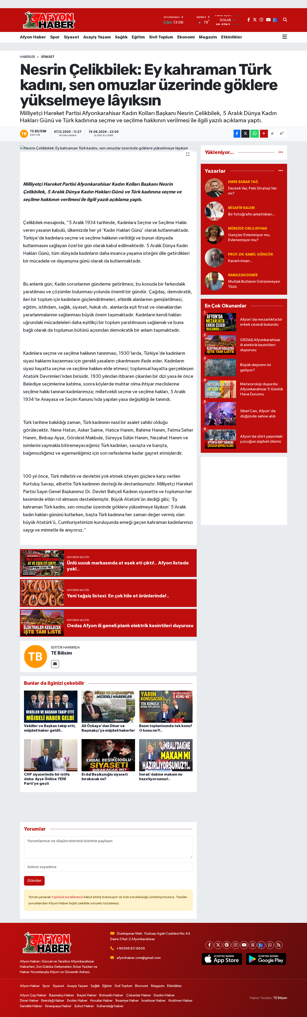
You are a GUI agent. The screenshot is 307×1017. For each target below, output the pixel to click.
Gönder (34, 881)
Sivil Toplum (161, 37)
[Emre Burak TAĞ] (214, 188)
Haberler (27, 57)
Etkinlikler (231, 37)
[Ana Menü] (284, 37)
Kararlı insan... (240, 261)
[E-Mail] (55, 664)
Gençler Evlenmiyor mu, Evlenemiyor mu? (249, 237)
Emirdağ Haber (52, 1000)
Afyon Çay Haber (33, 995)
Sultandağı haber (110, 1006)
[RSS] (279, 945)
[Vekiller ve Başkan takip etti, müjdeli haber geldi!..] (50, 707)
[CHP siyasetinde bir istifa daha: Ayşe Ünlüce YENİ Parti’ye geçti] (50, 755)
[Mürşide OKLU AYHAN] (214, 234)
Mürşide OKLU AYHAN (247, 228)
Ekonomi (186, 37)
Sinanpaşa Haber (58, 1006)
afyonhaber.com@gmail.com (139, 958)
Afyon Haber (33, 37)
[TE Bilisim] (35, 656)
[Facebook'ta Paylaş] (237, 134)
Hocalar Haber (101, 1000)
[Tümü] (280, 152)
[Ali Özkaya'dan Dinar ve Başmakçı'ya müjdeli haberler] (108, 707)
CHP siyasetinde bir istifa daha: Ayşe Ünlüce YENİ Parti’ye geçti (47, 778)
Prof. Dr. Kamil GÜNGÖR (250, 254)
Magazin (208, 37)
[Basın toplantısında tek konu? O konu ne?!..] (166, 707)
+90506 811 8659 (131, 948)
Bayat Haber (87, 995)
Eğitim (138, 37)
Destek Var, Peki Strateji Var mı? (252, 191)
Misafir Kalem (241, 208)
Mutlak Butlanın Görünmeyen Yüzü (254, 284)
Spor (55, 37)
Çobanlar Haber (138, 995)
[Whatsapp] (270, 945)
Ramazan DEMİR (243, 275)
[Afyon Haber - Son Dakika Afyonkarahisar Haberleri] (49, 20)
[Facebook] (209, 945)
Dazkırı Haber (164, 995)
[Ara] (285, 20)
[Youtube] (244, 945)
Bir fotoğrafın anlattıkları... (251, 214)
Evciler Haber (77, 1000)
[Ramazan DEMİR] (214, 281)
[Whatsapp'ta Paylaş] (254, 134)
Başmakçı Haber (61, 995)
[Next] (261, 945)
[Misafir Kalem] (214, 211)
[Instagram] (235, 945)
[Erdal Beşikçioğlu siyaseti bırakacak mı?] (108, 755)
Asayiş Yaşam (97, 37)
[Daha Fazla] (264, 134)
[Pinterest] (227, 945)
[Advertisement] (244, 491)
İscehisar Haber (154, 1000)
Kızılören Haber (181, 1000)
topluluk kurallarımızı (68, 897)
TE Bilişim (280, 998)
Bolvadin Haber (111, 995)
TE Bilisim (61, 653)
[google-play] (266, 959)
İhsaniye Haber (127, 1000)
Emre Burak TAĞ (243, 182)
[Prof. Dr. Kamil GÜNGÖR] (214, 258)
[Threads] (253, 945)
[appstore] (222, 959)
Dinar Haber (29, 1000)
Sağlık (121, 37)
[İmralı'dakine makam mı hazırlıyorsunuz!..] (166, 755)
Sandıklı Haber (31, 1006)
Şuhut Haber (84, 1006)
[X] (218, 945)
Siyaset (71, 37)
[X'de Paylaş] (245, 134)
